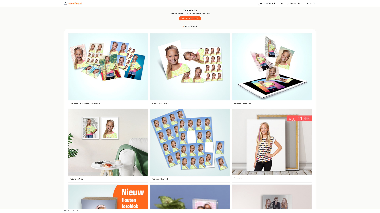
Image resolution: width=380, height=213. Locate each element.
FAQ (286, 3)
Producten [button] (279, 3)
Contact (293, 3)
